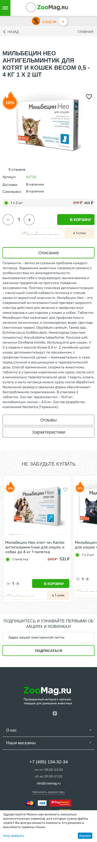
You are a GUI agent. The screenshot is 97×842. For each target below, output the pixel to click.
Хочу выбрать (13, 836)
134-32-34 (38, 8)
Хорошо (85, 836)
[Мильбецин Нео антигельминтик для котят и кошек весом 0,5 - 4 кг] (48, 123)
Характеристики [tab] (48, 432)
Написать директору (48, 792)
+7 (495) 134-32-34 (48, 761)
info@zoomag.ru (48, 783)
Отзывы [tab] (48, 420)
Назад (13, 32)
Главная (85, 32)
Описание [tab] (48, 252)
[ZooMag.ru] (52, 7)
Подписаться (48, 651)
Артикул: (9, 177)
